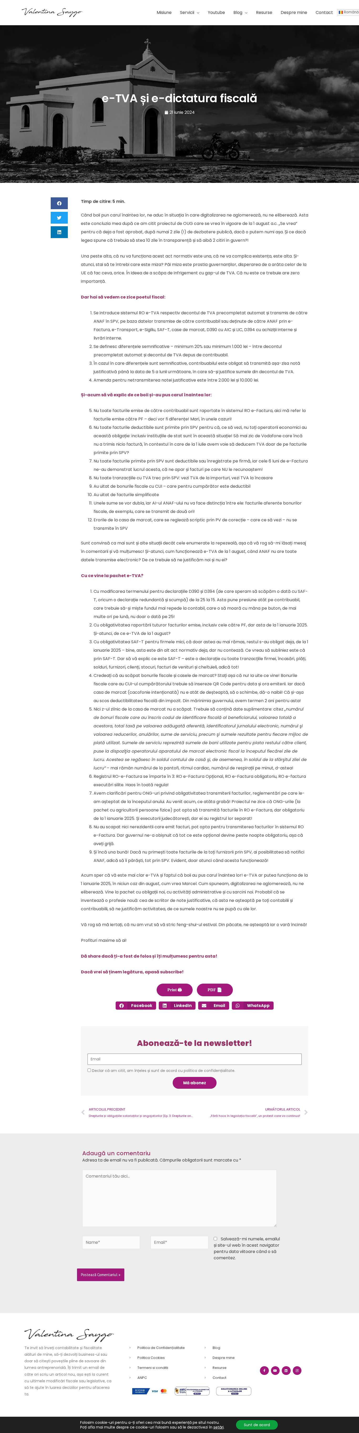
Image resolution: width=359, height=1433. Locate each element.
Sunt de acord (257, 1424)
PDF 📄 (215, 990)
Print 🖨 (174, 990)
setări (218, 1427)
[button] (190, 12)
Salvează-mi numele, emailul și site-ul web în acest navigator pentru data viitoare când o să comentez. (247, 1248)
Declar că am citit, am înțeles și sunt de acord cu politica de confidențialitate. (163, 1070)
